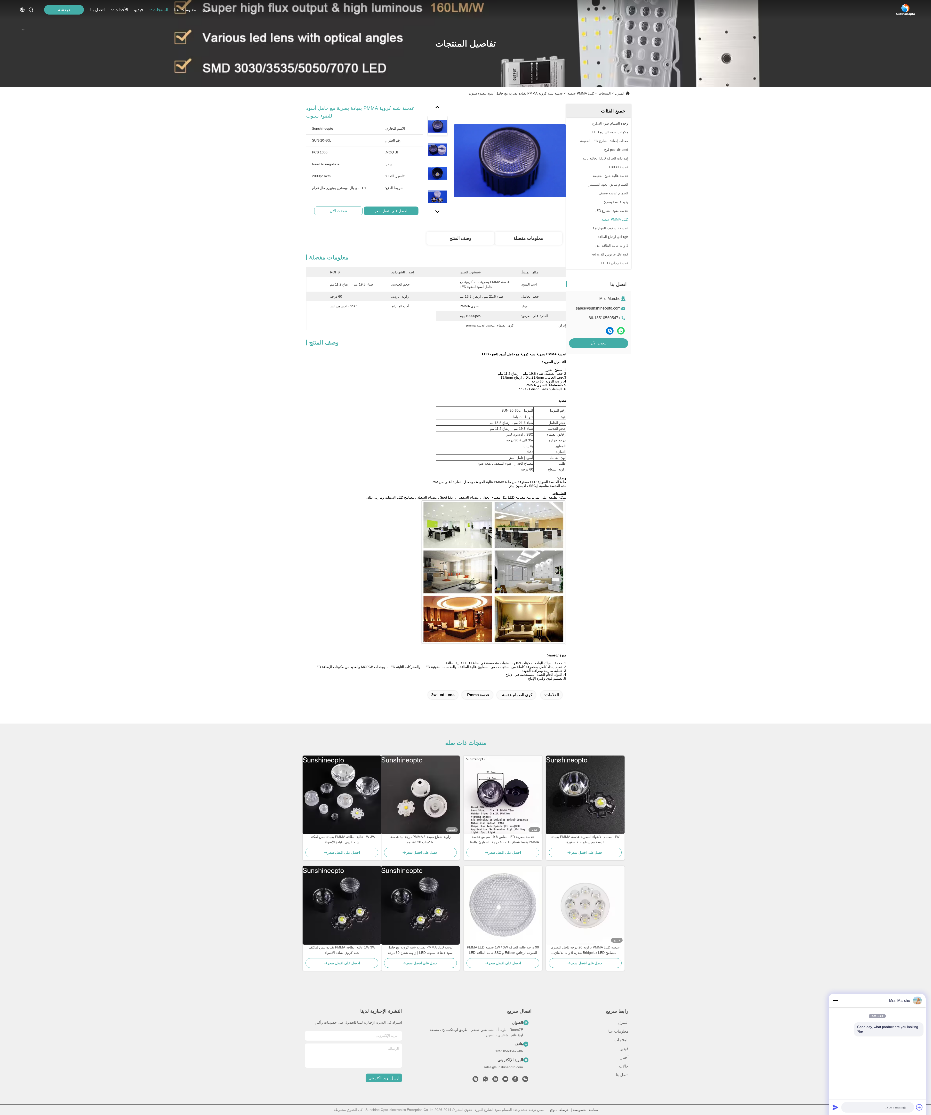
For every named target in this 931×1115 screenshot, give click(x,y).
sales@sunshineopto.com (598, 308)
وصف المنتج (460, 238)
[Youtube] (505, 1080)
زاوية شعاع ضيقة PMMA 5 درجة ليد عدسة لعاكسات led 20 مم (420, 839)
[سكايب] (609, 330)
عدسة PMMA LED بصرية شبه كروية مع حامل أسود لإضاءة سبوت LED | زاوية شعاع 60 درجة (420, 950)
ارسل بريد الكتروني (384, 1078)
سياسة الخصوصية (585, 1110)
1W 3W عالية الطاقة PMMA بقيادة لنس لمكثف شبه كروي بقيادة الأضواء (342, 839)
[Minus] (835, 1001)
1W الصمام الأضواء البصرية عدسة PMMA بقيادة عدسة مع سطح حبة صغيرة (585, 839)
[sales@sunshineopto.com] (475, 1080)
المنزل (208, 9)
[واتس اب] (621, 330)
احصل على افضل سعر (391, 211)
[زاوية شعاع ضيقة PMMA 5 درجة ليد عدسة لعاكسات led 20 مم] (420, 795)
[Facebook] (515, 1080)
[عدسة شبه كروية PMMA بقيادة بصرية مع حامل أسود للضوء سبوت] (510, 160)
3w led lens (443, 695)
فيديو (138, 9)
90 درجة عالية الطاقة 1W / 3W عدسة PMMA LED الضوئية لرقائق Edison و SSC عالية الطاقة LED (503, 950)
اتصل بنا (97, 9)
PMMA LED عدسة (580, 93)
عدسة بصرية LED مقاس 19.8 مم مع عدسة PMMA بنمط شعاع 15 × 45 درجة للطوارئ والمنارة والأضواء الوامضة (503, 840)
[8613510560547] (485, 1080)
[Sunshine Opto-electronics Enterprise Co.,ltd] (905, 10)
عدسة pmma (478, 695)
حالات (623, 1066)
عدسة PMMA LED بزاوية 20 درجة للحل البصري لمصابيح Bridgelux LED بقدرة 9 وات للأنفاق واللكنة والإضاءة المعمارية (585, 950)
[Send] (835, 1107)
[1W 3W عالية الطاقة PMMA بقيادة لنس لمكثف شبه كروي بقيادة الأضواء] (342, 795)
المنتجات (160, 9)
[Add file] (919, 1107)
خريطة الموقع (559, 1110)
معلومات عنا (185, 9)
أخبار (624, 1057)
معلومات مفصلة (528, 238)
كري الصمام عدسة (517, 695)
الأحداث (121, 9)
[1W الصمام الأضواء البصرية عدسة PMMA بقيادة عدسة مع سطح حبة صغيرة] (585, 795)
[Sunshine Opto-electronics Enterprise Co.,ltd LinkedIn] (495, 1080)
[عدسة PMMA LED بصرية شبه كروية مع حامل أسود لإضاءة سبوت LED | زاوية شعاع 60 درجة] (420, 905)
